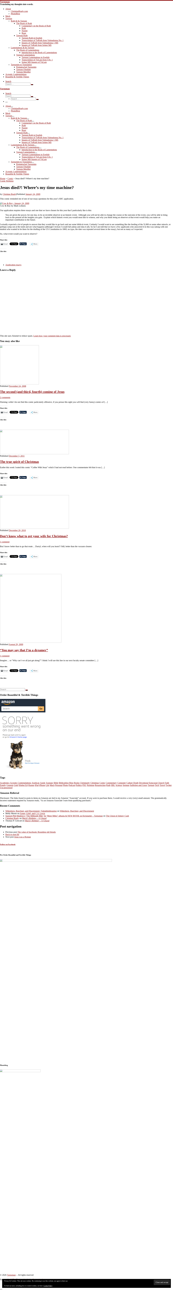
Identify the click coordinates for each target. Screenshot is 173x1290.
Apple (42, 783)
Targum (151, 785)
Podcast (72, 785)
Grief (16, 785)
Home (2, 178)
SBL (113, 785)
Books (76, 783)
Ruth (108, 785)
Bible (56, 783)
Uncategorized (6, 788)
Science (119, 785)
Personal (58, 785)
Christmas (94, 783)
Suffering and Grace (138, 785)
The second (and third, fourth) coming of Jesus (32, 391)
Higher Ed (23, 785)
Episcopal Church (156, 783)
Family (3, 785)
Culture (129, 783)
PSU (84, 785)
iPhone (42, 785)
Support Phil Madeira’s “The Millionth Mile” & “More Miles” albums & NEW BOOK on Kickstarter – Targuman (54, 816)
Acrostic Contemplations (20, 783)
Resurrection (100, 785)
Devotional (143, 783)
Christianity (85, 783)
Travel (162, 785)
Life (47, 785)
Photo (65, 785)
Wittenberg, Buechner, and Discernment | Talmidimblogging (31, 811)
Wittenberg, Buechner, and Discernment (77, 811)
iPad (37, 785)
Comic (10, 178)
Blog (71, 783)
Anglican (35, 783)
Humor (31, 785)
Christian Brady (9, 194)
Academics (4, 783)
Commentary (111, 783)
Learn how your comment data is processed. (52, 336)
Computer (121, 783)
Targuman (11, 1275)
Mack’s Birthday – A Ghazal (34, 818)
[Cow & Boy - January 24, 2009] (14, 203)
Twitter (169, 785)
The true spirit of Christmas (19, 461)
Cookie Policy (47, 1286)
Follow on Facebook (7, 844)
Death (135, 783)
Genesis (9, 785)
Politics (79, 785)
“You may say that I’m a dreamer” (24, 650)
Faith (167, 783)
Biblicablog (64, 783)
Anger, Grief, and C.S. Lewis (32, 813)
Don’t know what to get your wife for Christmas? (34, 536)
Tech (157, 785)
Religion (90, 785)
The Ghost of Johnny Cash (117, 816)
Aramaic (49, 783)
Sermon (126, 785)
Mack (52, 785)
